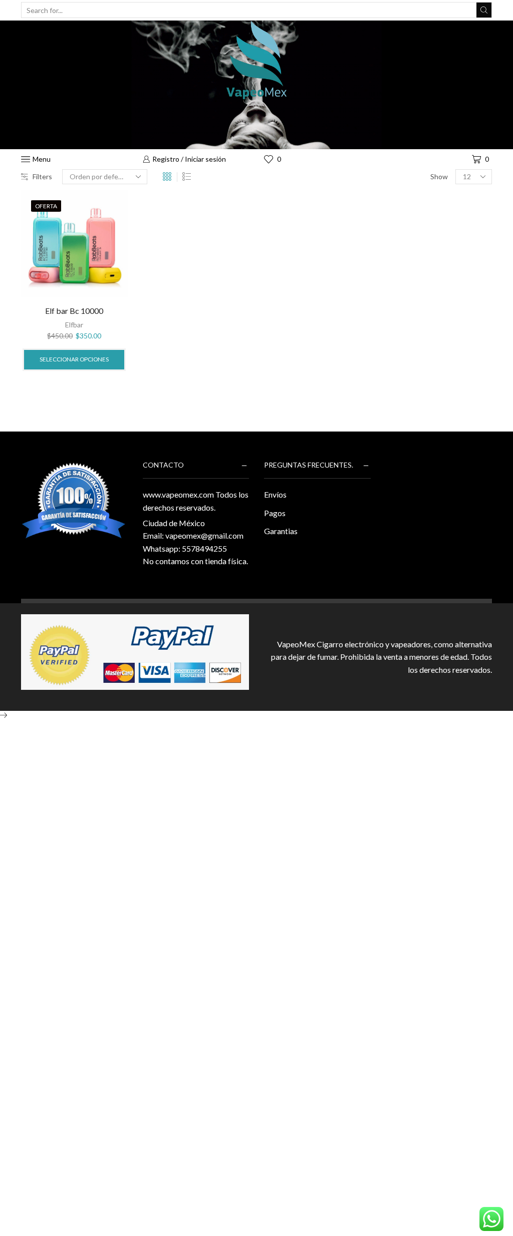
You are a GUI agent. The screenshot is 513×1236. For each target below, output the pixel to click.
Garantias (281, 531)
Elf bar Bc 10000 (74, 310)
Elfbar (74, 324)
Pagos (275, 513)
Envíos (275, 494)
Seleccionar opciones (74, 359)
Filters (42, 176)
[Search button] (483, 10)
